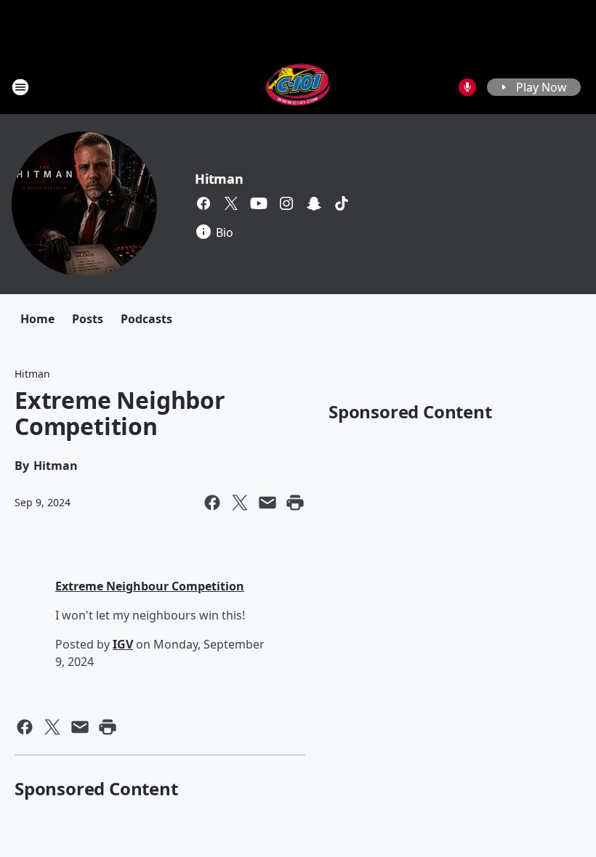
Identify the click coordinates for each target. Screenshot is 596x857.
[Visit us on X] (231, 203)
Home (37, 319)
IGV (123, 644)
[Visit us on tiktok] (341, 203)
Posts (87, 319)
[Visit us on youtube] (258, 203)
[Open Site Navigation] (20, 87)
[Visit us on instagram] (286, 203)
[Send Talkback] (467, 87)
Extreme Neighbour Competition (149, 586)
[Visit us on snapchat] (314, 203)
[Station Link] (298, 86)
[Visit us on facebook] (203, 203)
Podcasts (146, 319)
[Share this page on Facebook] (212, 502)
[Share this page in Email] (267, 502)
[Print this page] (295, 502)
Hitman (219, 178)
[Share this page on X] (240, 502)
